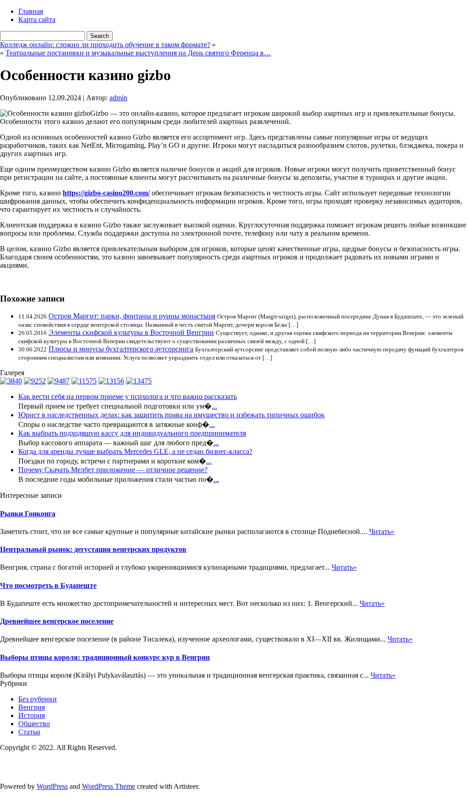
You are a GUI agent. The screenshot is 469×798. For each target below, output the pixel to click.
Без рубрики (37, 699)
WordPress (52, 786)
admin (118, 98)
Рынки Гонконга (27, 514)
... (214, 406)
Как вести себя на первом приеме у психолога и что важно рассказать (127, 396)
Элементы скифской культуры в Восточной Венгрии (131, 332)
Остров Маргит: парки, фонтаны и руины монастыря (132, 316)
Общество (34, 724)
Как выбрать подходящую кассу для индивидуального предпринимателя (132, 433)
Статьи (29, 732)
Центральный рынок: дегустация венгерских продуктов (93, 549)
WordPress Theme (108, 786)
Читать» (381, 531)
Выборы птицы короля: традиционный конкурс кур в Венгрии (105, 657)
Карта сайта (36, 19)
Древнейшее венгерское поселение (57, 621)
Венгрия (31, 707)
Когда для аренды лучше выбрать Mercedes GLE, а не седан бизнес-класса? (135, 451)
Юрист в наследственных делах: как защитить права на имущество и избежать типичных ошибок (171, 415)
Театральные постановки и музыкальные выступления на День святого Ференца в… (138, 53)
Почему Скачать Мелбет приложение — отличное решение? (112, 470)
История (31, 715)
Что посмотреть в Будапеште (48, 585)
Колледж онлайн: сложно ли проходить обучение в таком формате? (105, 45)
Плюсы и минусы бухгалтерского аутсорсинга (121, 349)
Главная (30, 11)
